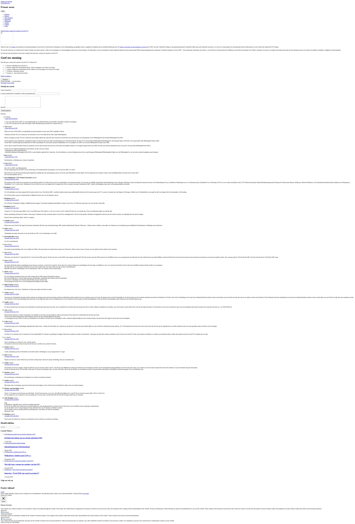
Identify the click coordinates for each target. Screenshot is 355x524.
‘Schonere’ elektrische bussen (15, 71)
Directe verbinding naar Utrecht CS (17, 65)
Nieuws (6, 16)
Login (2, 492)
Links (6, 26)
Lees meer (86, 493)
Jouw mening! (8, 18)
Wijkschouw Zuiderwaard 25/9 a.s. (17, 456)
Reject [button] (80, 493)
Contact (6, 24)
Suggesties (7, 19)
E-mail (18, 93)
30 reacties (4, 83)
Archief (6, 23)
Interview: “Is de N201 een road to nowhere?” (21, 473)
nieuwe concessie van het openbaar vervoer (132, 47)
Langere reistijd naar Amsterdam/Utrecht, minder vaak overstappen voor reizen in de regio (33, 69)
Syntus (13, 47)
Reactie (3, 107)
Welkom (6, 14)
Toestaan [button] (75, 493)
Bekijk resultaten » (6, 76)
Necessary (6, 512)
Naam (6, 90)
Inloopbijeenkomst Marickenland (17, 447)
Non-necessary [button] (5, 517)
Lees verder (10, 83)
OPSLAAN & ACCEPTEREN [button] (10, 522)
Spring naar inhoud (6, 1)
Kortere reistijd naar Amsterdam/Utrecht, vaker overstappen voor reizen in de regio (31, 67)
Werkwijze (7, 21)
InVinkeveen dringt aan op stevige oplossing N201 (23, 438)
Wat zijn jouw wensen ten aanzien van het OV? (22, 464)
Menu (2, 11)
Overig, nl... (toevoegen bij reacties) (17, 73)
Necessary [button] (4, 510)
